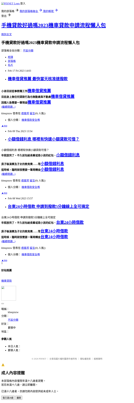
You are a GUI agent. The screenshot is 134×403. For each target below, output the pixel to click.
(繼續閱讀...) (8, 106)
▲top (4, 125)
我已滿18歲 (8, 398)
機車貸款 (6, 280)
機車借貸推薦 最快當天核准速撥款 (38, 79)
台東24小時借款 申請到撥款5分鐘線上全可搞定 (48, 206)
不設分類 (28, 50)
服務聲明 (98, 359)
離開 (19, 398)
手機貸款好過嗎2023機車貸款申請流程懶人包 (53, 25)
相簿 (10, 57)
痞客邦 (25, 113)
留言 (32, 113)
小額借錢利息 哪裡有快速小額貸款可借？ (43, 139)
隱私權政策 (85, 359)
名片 (10, 65)
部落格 (12, 61)
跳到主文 (6, 34)
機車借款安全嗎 (31, 120)
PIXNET (42, 359)
